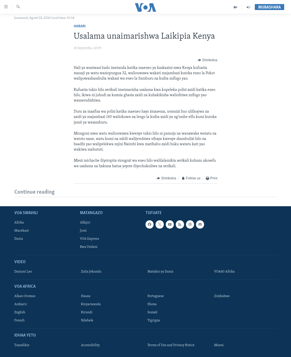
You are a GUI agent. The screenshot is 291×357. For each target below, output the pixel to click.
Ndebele (87, 320)
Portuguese (155, 296)
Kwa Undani (89, 247)
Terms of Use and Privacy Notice (170, 345)
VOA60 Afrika (224, 271)
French (19, 320)
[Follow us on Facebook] (150, 225)
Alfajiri (85, 223)
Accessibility (90, 345)
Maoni (219, 345)
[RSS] (180, 225)
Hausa (85, 296)
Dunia (18, 239)
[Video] (235, 7)
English (19, 312)
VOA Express (89, 239)
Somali (152, 312)
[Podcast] (190, 225)
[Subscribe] (200, 225)
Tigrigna (153, 320)
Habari (80, 26)
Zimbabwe (222, 296)
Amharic (20, 304)
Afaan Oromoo (24, 296)
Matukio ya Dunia (160, 271)
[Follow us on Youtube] (170, 225)
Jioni (83, 231)
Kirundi (86, 312)
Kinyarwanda (91, 304)
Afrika (19, 223)
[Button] (207, 60)
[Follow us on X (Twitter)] (160, 225)
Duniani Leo (23, 271)
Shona (152, 304)
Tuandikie (21, 345)
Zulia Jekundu (91, 271)
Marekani (21, 231)
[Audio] (248, 7)
